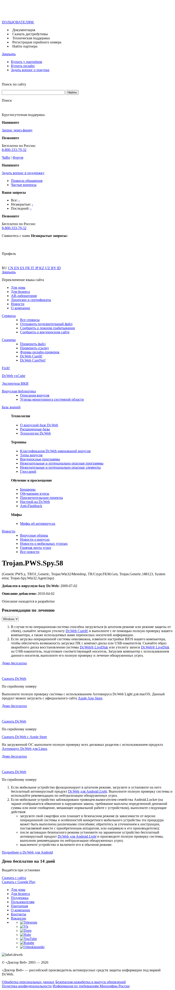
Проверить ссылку (34, 348)
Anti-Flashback (31, 506)
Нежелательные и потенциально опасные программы (61, 463)
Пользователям (22, 902)
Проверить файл (33, 344)
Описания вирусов (34, 395)
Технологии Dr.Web (35, 433)
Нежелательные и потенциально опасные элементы (60, 467)
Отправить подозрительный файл (46, 324)
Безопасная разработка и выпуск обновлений (90, 982)
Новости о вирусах (35, 539)
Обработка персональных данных (28, 982)
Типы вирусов (31, 455)
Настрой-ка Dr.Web (35, 502)
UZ (48, 268)
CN (11, 268)
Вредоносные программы (40, 459)
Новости (17, 304)
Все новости (29, 552)
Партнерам (19, 906)
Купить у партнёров (26, 62)
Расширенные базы (35, 429)
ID (59, 268)
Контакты (18, 914)
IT (33, 268)
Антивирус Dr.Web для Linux (24, 749)
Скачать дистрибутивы (30, 34)
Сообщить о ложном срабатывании (47, 328)
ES (22, 268)
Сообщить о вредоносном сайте (44, 332)
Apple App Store (90, 698)
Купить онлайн (23, 66)
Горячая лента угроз (35, 548)
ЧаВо (6, 157)
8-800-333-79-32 (14, 150)
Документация (23, 30)
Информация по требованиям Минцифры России (91, 986)
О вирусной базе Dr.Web (39, 425)
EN (17, 268)
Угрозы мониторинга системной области (52, 399)
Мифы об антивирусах (37, 523)
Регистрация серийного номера (36, 42)
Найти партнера (24, 46)
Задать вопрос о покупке (30, 70)
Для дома (18, 287)
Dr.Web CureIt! (31, 356)
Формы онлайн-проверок (39, 352)
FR (28, 268)
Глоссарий (28, 471)
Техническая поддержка (31, 38)
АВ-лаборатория (24, 296)
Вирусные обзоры (34, 535)
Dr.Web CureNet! (33, 360)
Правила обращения (26, 181)
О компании (20, 308)
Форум (18, 157)
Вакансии (18, 918)
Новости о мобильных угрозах (44, 543)
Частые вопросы (23, 185)
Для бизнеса (20, 292)
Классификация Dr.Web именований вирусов (55, 451)
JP (37, 268)
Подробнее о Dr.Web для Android (27, 852)
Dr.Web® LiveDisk (94, 647)
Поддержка (19, 898)
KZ (42, 268)
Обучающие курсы (34, 493)
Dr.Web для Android (87, 791)
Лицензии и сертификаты (31, 300)
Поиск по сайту (14, 84)
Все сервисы (30, 320)
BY (54, 268)
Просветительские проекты (41, 498)
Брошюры (28, 489)
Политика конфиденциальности (27, 986)
